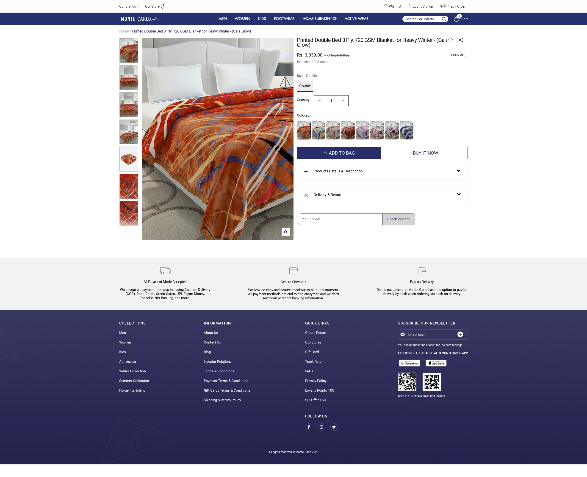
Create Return (315, 333)
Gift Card (312, 352)
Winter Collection (132, 371)
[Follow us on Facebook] (311, 427)
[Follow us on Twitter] (336, 427)
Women (125, 342)
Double (305, 86)
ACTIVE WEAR (356, 19)
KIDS (262, 19)
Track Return (314, 362)
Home (124, 31)
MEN (223, 19)
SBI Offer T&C (315, 400)
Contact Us (212, 342)
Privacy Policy (316, 381)
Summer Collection (134, 381)
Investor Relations (218, 362)
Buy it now (425, 153)
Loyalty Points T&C (319, 390)
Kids (122, 352)
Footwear (284, 19)
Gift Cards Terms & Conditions (227, 390)
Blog (207, 352)
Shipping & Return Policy (222, 400)
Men (122, 333)
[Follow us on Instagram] (324, 427)
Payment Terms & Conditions (226, 381)
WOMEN (242, 19)
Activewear (127, 362)
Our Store (152, 6)
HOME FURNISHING (320, 19)
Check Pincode (398, 219)
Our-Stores (313, 342)
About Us (211, 333)
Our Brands (127, 6)
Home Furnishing (132, 390)
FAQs (309, 371)
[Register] (460, 334)
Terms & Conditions (219, 371)
